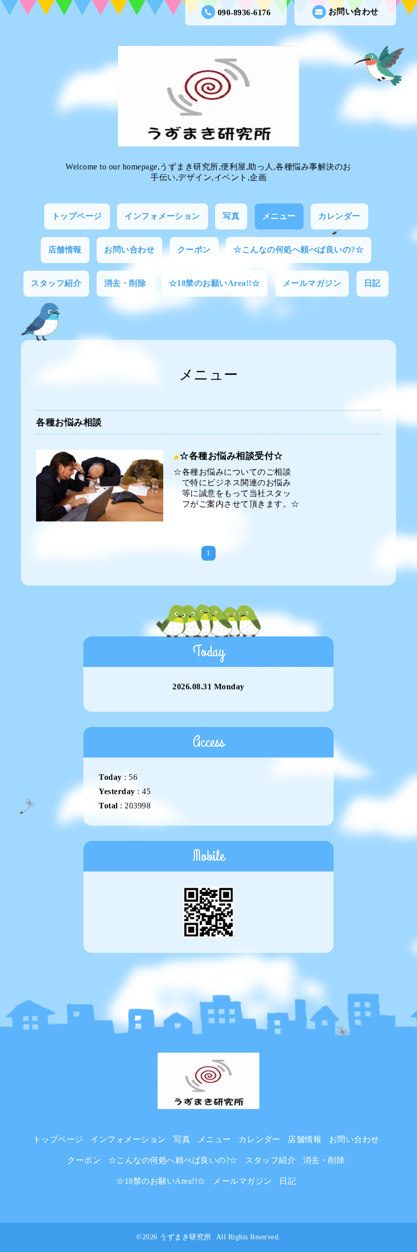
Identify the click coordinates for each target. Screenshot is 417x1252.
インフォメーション (162, 216)
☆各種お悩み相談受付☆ (231, 456)
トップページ (77, 216)
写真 (231, 216)
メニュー (279, 216)
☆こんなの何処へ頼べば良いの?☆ (298, 249)
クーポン (194, 249)
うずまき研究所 (186, 1237)
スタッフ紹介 (56, 283)
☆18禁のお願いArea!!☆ (214, 283)
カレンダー (339, 216)
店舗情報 (65, 249)
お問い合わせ (354, 11)
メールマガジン (312, 283)
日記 (372, 283)
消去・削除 (125, 283)
